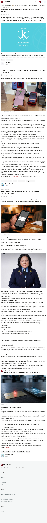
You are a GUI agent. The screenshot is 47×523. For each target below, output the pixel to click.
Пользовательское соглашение (8, 492)
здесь (7, 447)
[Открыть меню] (45, 2)
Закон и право (20, 451)
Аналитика (3, 479)
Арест (13, 451)
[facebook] (10, 467)
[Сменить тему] (41, 2)
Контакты (3, 511)
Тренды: (2, 5)
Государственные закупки (6, 501)
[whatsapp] (4, 14)
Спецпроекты (31, 5)
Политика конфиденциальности (8, 494)
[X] (11, 14)
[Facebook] (9, 14)
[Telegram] (6, 14)
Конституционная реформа (21, 5)
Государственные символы (7, 496)
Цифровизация (31, 181)
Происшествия (4, 475)
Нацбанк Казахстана (6, 181)
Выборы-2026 (8, 5)
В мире (2, 484)
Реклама (3, 513)
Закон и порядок (41, 5)
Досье (35, 5)
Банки (3, 59)
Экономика (9, 59)
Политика (3, 477)
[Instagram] (1, 14)
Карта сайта (3, 508)
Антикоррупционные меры (7, 499)
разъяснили (15, 176)
